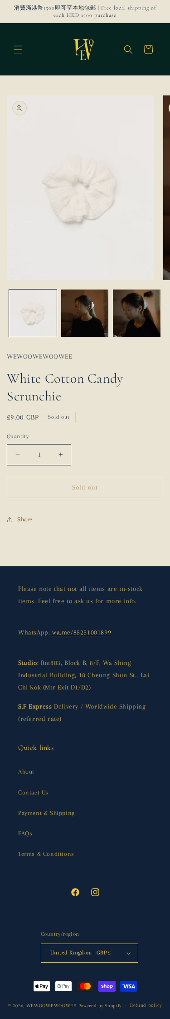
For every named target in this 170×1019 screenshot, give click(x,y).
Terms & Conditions (46, 853)
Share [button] (25, 519)
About (26, 771)
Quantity (18, 436)
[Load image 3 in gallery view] (136, 313)
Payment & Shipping (46, 812)
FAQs (25, 833)
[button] (18, 50)
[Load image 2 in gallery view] (85, 313)
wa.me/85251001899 (81, 632)
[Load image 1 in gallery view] (33, 313)
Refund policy (146, 1005)
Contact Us (33, 792)
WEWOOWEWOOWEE (51, 1006)
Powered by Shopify (100, 1006)
